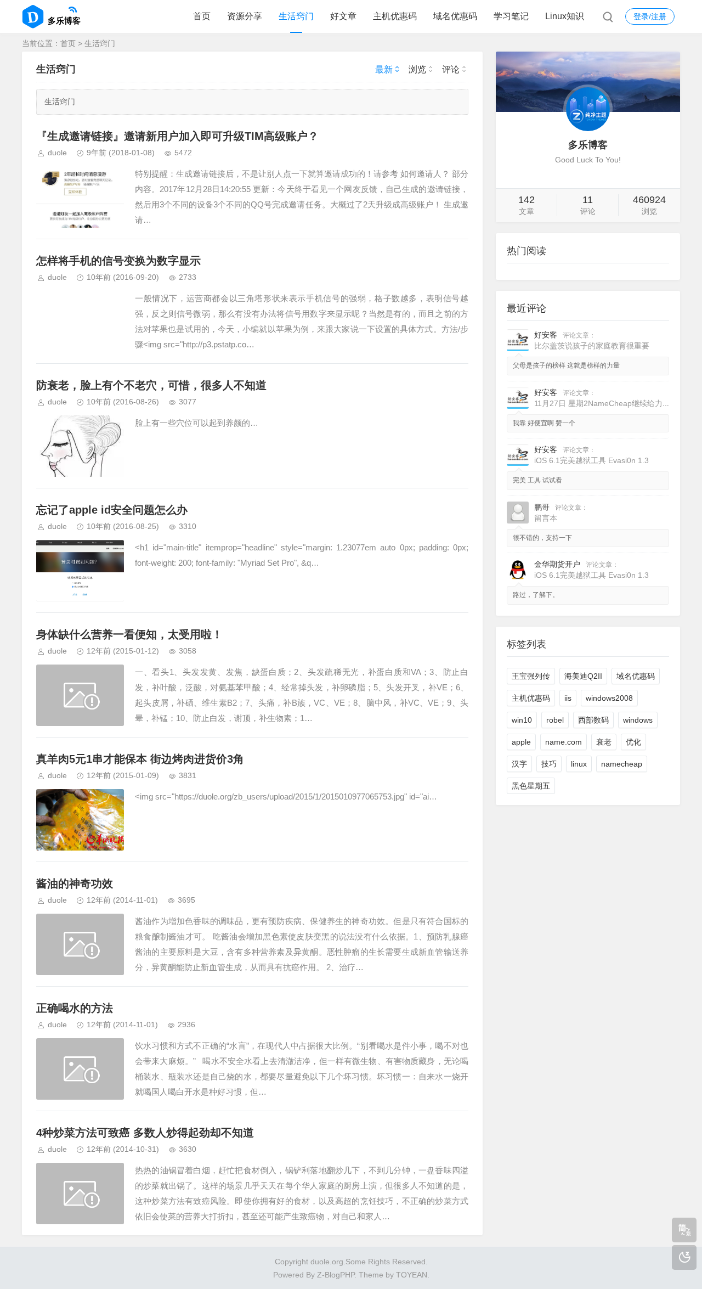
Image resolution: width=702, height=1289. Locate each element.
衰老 (604, 742)
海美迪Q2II (583, 676)
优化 (633, 742)
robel (555, 720)
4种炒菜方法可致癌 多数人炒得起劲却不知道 (145, 1133)
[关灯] (684, 1257)
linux (579, 763)
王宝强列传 (531, 676)
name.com (563, 742)
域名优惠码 (455, 16)
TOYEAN (411, 1274)
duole (57, 152)
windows (638, 720)
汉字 (519, 763)
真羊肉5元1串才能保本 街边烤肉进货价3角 (140, 759)
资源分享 (244, 16)
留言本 (545, 518)
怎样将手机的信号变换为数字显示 (118, 261)
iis (567, 698)
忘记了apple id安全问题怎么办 (112, 510)
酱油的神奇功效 (74, 883)
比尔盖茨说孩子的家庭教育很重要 (591, 345)
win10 (522, 720)
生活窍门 (296, 16)
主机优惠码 (395, 16)
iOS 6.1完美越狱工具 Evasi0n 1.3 (591, 460)
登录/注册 (649, 16)
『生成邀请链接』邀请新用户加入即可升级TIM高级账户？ (177, 136)
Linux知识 (564, 16)
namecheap (621, 763)
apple (521, 742)
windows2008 (609, 698)
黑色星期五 (531, 785)
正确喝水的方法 (74, 1008)
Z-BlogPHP (335, 1274)
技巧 (549, 763)
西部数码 (593, 720)
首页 (202, 16)
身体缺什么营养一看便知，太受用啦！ (129, 634)
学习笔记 (511, 16)
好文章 (343, 16)
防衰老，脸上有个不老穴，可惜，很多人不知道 (151, 385)
